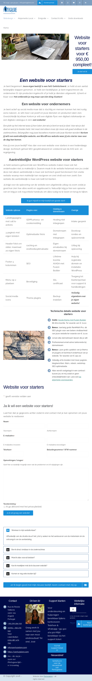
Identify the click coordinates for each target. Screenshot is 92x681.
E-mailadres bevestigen (56, 445)
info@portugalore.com (27, 3)
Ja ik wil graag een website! (18, 513)
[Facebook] (62, 2)
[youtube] (74, 2)
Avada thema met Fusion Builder (72, 320)
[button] (46, 530)
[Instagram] (80, 2)
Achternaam (52, 431)
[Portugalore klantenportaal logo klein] (73, 621)
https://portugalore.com (18, 652)
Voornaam (7, 431)
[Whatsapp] (68, 2)
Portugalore (48, 676)
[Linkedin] (86, 2)
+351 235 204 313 (15, 623)
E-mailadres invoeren (11, 445)
